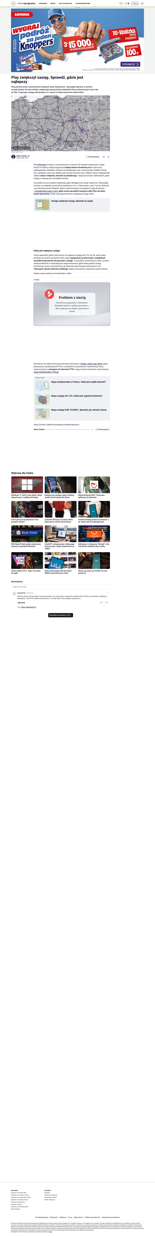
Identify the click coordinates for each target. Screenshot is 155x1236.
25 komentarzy (93, 157)
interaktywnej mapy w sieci (46, 191)
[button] (127, 3)
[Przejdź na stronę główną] (13, 5)
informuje (42, 165)
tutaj (50, 1232)
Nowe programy (15, 1209)
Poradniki (47, 1192)
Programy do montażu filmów (19, 1199)
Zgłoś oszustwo (65, 3)
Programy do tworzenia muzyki (20, 1195)
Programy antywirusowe (18, 1202)
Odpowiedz (21, 602)
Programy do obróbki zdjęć (18, 1192)
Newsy (53, 3)
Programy (43, 3)
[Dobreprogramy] (28, 3)
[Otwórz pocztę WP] (121, 3)
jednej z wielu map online (91, 364)
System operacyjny (49, 1199)
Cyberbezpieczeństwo (50, 1197)
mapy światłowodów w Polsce (46, 372)
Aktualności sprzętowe (50, 1195)
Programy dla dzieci (16, 1204)
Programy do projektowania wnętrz (21, 1197)
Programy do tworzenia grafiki (19, 1206)
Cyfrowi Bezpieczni (82, 3)
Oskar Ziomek (21, 156)
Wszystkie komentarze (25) (59, 615)
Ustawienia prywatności (110, 1217)
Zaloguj (135, 3)
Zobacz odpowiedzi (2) (28, 607)
